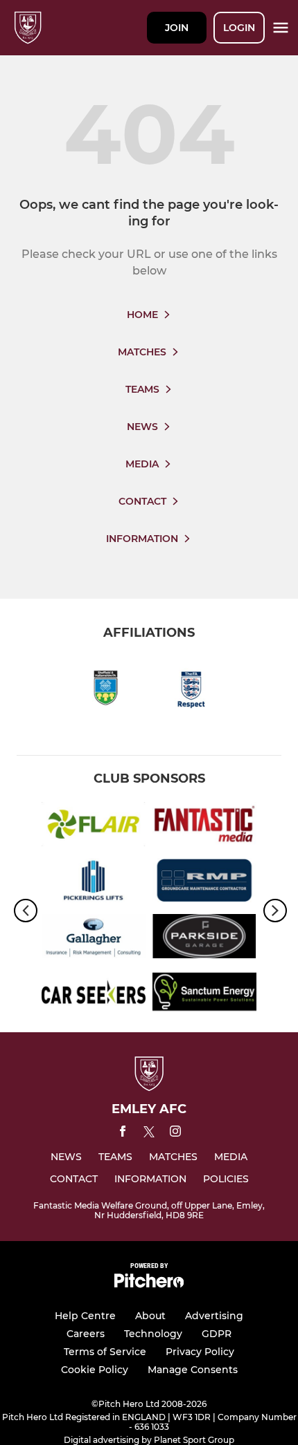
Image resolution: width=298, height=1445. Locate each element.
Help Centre (85, 1315)
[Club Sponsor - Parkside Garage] (204, 938)
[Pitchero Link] (149, 1284)
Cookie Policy (94, 1369)
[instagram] (175, 1133)
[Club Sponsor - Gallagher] (94, 938)
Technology (153, 1333)
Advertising (214, 1315)
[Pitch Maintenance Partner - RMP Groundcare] (204, 882)
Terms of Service (105, 1351)
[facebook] (123, 1133)
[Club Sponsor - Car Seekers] (94, 994)
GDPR (216, 1333)
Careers (86, 1333)
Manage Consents (193, 1369)
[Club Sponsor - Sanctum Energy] (204, 994)
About (150, 1315)
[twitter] (149, 1134)
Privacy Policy (200, 1351)
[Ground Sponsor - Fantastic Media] (204, 826)
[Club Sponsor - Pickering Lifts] (94, 882)
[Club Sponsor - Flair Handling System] (94, 826)
